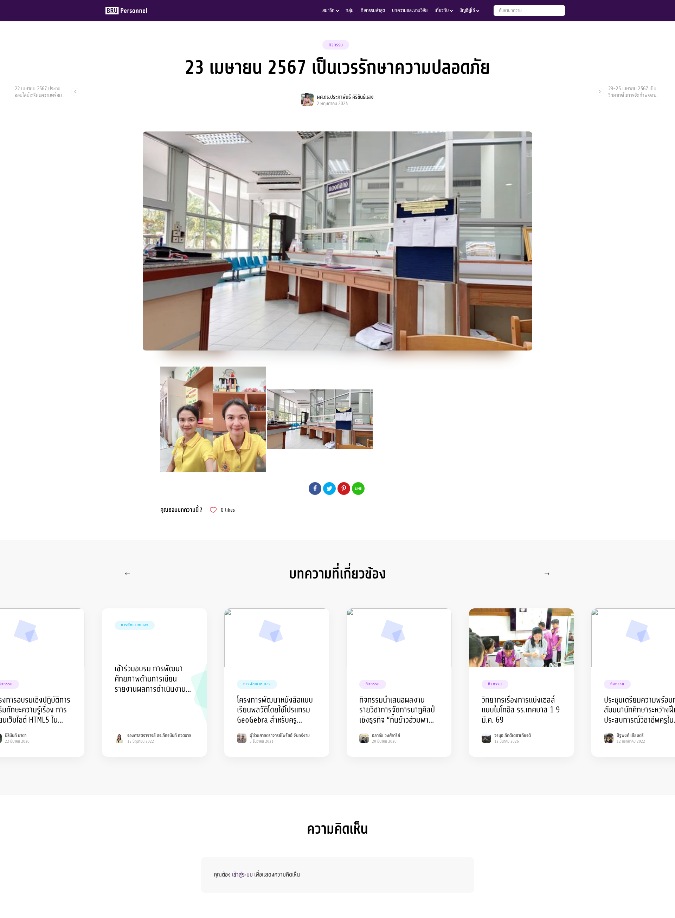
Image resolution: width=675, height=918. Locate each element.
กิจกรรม (336, 45)
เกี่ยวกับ (442, 10)
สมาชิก (328, 10)
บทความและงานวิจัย (410, 10)
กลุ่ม (350, 10)
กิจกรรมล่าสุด (373, 10)
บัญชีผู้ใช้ (467, 10)
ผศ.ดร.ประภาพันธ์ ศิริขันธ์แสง (345, 97)
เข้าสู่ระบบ (242, 874)
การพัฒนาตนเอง (134, 625)
